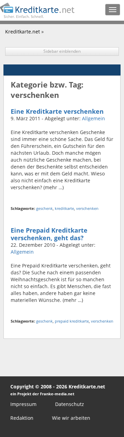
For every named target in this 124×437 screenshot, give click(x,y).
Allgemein (93, 118)
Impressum (23, 404)
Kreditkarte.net (22, 31)
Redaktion (21, 418)
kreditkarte (64, 208)
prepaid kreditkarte (72, 321)
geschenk (44, 208)
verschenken (87, 208)
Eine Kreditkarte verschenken (57, 111)
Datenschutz (69, 404)
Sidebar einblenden (62, 51)
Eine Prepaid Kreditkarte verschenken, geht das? (49, 234)
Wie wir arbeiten (71, 418)
